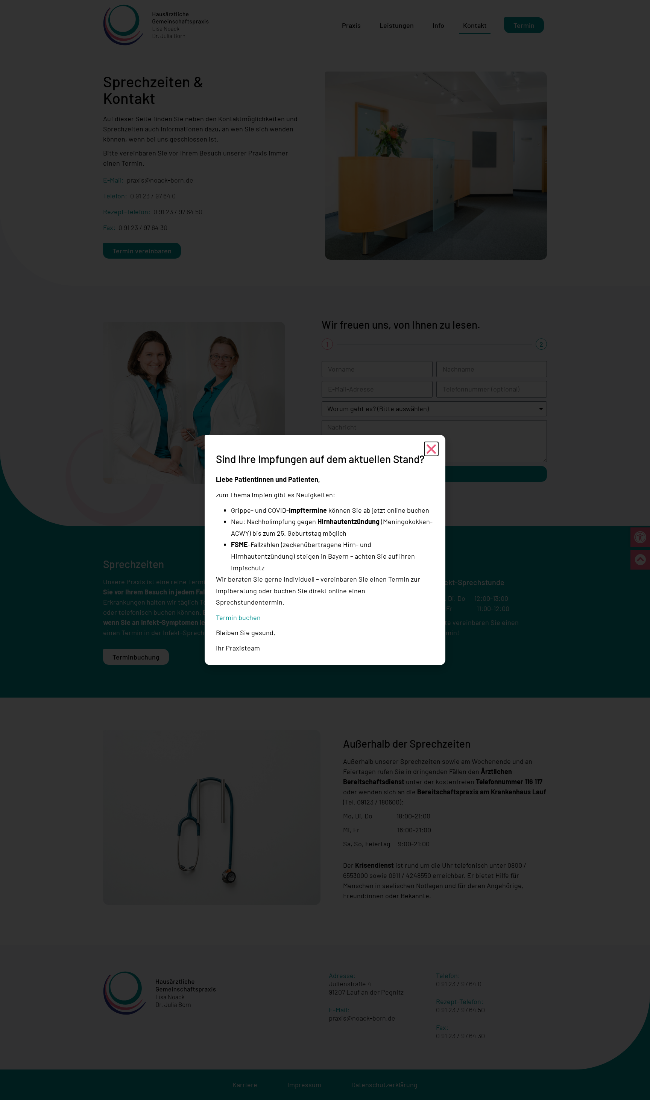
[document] (325, 550)
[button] (431, 449)
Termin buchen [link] (238, 617)
